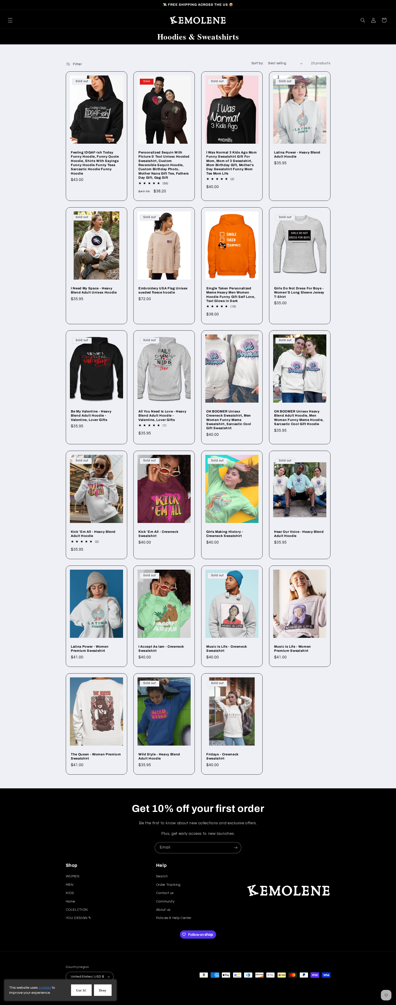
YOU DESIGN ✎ (79, 918)
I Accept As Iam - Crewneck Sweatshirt (161, 648)
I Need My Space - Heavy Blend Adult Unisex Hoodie (94, 290)
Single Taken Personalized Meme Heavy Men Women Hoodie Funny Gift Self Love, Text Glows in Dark (230, 294)
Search (162, 876)
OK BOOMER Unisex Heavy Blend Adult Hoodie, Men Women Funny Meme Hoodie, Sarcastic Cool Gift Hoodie (299, 418)
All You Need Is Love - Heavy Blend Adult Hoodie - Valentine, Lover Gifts (162, 416)
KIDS (70, 893)
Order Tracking (168, 884)
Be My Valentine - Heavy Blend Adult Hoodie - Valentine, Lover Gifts (91, 416)
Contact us (165, 893)
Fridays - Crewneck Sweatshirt (222, 756)
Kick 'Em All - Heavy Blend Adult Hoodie (93, 534)
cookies (44, 987)
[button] (10, 20)
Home (70, 901)
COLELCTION (77, 909)
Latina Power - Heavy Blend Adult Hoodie (297, 154)
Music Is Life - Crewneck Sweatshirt (226, 648)
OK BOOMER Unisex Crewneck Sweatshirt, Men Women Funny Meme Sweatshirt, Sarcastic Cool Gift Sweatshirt (228, 420)
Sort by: (257, 63)
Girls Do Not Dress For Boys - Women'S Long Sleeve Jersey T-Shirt (299, 292)
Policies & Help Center (174, 918)
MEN (70, 884)
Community (165, 901)
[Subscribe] (236, 847)
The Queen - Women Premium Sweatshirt (96, 756)
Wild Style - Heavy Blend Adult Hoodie (159, 756)
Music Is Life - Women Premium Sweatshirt (292, 648)
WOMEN (73, 876)
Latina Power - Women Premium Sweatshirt (89, 648)
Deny (103, 990)
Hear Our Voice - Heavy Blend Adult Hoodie (299, 534)
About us (163, 909)
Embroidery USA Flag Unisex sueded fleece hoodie (163, 290)
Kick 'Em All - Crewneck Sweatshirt (158, 534)
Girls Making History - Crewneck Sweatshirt (224, 534)
